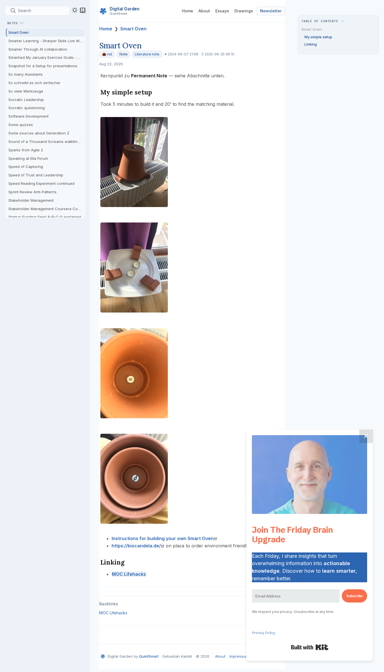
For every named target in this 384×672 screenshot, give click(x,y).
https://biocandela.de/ (136, 546)
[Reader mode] (82, 10)
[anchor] (157, 92)
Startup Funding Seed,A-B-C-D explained (44, 217)
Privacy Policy (263, 633)
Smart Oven (18, 32)
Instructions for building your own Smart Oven (163, 538)
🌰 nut (107, 54)
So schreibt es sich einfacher (34, 82)
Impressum (239, 656)
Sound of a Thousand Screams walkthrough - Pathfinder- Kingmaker (46, 141)
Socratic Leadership (26, 99)
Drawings (243, 10)
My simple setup (318, 37)
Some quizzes (20, 124)
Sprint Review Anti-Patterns (32, 192)
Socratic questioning (26, 107)
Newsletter (271, 10)
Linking (310, 44)
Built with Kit (309, 647)
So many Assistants (25, 74)
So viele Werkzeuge (25, 91)
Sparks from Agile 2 (25, 150)
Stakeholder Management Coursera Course (46, 208)
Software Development (28, 116)
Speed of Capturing (25, 166)
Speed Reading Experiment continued (41, 183)
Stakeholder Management (31, 200)
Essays (222, 10)
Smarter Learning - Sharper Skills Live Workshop (46, 41)
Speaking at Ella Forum (28, 158)
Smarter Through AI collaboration (37, 49)
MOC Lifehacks (129, 574)
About (204, 10)
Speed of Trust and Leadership (35, 175)
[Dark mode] (75, 10)
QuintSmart (149, 656)
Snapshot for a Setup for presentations (42, 66)
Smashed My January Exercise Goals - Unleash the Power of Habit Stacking (46, 57)
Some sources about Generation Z (38, 133)
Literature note (147, 54)
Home (187, 10)
